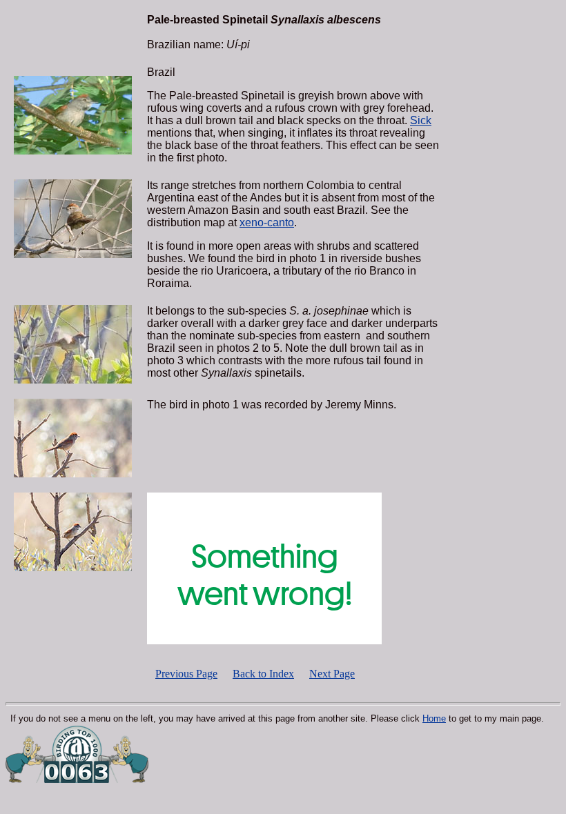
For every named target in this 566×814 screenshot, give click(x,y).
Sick (420, 120)
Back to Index (263, 673)
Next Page (332, 673)
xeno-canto (267, 222)
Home (434, 718)
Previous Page (186, 673)
